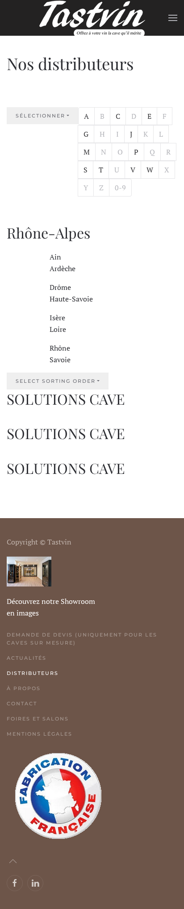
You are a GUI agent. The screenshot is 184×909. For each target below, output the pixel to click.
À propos (24, 688)
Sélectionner (47, 115)
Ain (55, 257)
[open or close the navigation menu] (24, 95)
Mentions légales (39, 734)
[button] (172, 18)
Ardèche (62, 268)
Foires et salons (38, 719)
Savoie (60, 359)
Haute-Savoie (71, 299)
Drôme (60, 287)
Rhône (60, 348)
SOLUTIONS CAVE (66, 398)
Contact (22, 703)
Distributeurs (33, 673)
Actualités (26, 658)
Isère (57, 318)
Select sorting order (56, 381)
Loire (58, 329)
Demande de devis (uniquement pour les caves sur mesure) (82, 639)
